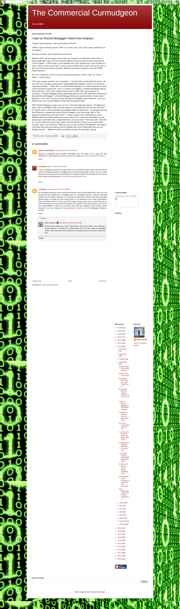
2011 (119, 553)
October (122, 359)
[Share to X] (71, 136)
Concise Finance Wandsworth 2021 (74, 176)
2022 (119, 340)
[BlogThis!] (69, 136)
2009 (119, 559)
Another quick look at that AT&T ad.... (124, 368)
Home (70, 281)
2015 (119, 540)
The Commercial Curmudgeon (84, 12)
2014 (119, 543)
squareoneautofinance (46, 150)
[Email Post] (62, 136)
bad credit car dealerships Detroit (93, 156)
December (123, 349)
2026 (119, 328)
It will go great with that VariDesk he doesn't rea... (124, 446)
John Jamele (119, 196)
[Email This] (66, 136)
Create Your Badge (130, 196)
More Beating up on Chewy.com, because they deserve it (124, 481)
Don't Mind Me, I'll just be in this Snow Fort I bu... (124, 382)
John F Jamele (50, 223)
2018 (119, 531)
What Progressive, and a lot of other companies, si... (124, 494)
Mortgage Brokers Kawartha (73, 208)
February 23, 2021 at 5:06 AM (66, 150)
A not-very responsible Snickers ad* (124, 426)
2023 (119, 337)
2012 (119, 550)
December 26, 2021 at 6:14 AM (71, 223)
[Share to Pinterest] (76, 136)
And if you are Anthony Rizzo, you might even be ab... (124, 436)
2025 (119, 331)
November (123, 354)
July (121, 506)
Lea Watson (42, 166)
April (121, 515)
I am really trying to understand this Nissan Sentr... (124, 457)
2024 (119, 334)
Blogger (102, 592)
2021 (119, 343)
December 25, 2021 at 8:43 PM (58, 189)
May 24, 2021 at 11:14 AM (57, 166)
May (121, 512)
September (123, 362)
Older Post (102, 281)
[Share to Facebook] (74, 136)
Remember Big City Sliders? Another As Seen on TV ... (124, 394)
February (122, 521)
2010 (119, 556)
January (122, 524)
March (121, 518)
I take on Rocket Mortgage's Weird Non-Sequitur (124, 405)
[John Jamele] (127, 207)
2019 (119, 528)
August (122, 503)
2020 (119, 346)
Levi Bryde (42, 189)
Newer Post (37, 281)
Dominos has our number (124, 374)
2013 (119, 547)
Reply (40, 159)
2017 (119, 534)
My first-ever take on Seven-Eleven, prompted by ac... (123, 469)
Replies (43, 218)
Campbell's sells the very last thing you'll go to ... (124, 416)
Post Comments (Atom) (50, 285)
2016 (119, 537)
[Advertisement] (135, 49)
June (121, 509)
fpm (88, 592)
